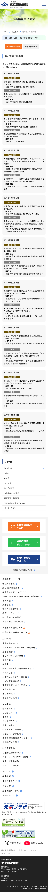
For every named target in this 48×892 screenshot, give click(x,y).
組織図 (5, 664)
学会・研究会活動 (10, 761)
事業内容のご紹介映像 (12, 655)
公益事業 (8, 462)
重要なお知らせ (9, 780)
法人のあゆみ (8, 689)
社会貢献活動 (8, 748)
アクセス (6, 771)
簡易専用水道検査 (10, 608)
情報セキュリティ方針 (27, 850)
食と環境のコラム (10, 790)
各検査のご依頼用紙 (11, 617)
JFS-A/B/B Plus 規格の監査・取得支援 (20, 596)
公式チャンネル (36, 843)
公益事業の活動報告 (11, 493)
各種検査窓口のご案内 (12, 621)
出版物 (6, 478)
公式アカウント (15, 843)
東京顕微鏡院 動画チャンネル (15, 503)
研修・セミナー (9, 613)
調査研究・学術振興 (11, 498)
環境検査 (6, 604)
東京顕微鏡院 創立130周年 (14, 685)
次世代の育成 (9, 488)
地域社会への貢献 (10, 765)
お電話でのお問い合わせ (23, 570)
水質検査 (6, 600)
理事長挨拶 (7, 651)
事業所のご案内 (9, 697)
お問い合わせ (8, 795)
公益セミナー (9, 473)
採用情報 (6, 776)
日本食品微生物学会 (11, 752)
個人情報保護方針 (8, 850)
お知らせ (6, 785)
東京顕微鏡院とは (10, 643)
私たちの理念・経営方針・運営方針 (18, 647)
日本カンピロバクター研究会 (15, 756)
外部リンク (5, 853)
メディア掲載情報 (10, 680)
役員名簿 (6, 660)
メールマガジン (10, 508)
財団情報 (6, 638)
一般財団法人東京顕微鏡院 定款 (17, 668)
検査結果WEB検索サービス (14, 632)
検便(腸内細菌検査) (11, 588)
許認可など (7, 672)
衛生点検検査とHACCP (13, 592)
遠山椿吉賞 (7, 708)
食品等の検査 (8, 583)
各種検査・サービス (11, 579)
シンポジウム (9, 483)
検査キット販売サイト (12, 627)
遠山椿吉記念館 (9, 741)
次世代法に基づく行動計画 (14, 676)
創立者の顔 (7, 693)
